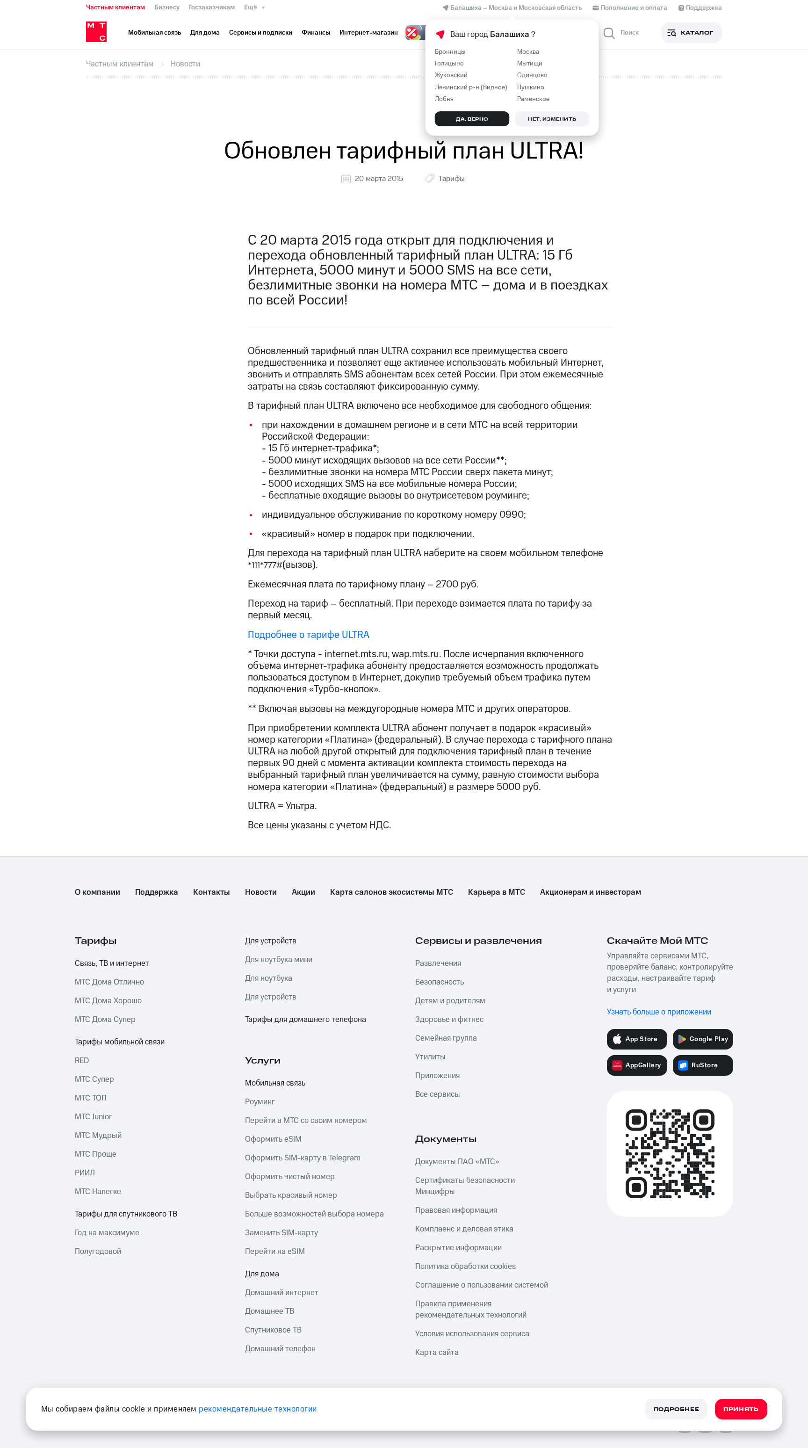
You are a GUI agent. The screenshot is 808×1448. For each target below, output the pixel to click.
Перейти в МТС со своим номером (306, 1120)
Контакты (211, 892)
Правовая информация (456, 1210)
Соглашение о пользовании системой (481, 1285)
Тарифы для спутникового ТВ (126, 1214)
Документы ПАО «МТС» (457, 1161)
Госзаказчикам (212, 7)
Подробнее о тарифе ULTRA (308, 635)
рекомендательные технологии (258, 1409)
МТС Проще (95, 1154)
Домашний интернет (281, 1292)
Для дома (262, 1274)
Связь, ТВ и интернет (112, 963)
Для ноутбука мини (278, 959)
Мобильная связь (275, 1083)
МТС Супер (94, 1079)
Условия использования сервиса (472, 1333)
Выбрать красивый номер (291, 1195)
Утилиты (430, 1057)
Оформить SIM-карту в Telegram (303, 1158)
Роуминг (260, 1102)
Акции (303, 892)
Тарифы (452, 179)
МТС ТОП (91, 1098)
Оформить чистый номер (290, 1176)
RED (82, 1060)
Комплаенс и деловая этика (464, 1229)
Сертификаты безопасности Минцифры (465, 1186)
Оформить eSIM (273, 1139)
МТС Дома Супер (105, 1019)
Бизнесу (167, 7)
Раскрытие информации (458, 1247)
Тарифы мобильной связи (120, 1042)
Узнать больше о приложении (659, 1012)
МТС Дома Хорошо (108, 1000)
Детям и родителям (450, 1000)
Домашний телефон (280, 1348)
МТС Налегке (98, 1191)
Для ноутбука (268, 978)
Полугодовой (98, 1251)
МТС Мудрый (98, 1135)
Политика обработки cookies (465, 1266)
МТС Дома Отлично (109, 982)
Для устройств (270, 941)
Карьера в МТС (496, 892)
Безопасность (439, 982)
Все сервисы (437, 1094)
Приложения (437, 1075)
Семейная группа (446, 1038)
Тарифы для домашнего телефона (305, 1019)
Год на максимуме (107, 1232)
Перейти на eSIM (275, 1251)
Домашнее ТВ (269, 1311)
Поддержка (156, 892)
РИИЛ (85, 1173)
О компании (97, 892)
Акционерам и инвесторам (590, 892)
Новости (261, 892)
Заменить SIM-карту (281, 1232)
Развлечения (438, 963)
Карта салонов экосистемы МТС (391, 892)
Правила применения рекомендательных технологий (471, 1309)
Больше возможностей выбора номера (314, 1214)
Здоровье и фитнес (449, 1019)
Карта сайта (437, 1352)
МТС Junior (93, 1116)
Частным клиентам (115, 7)
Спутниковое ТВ (273, 1330)
